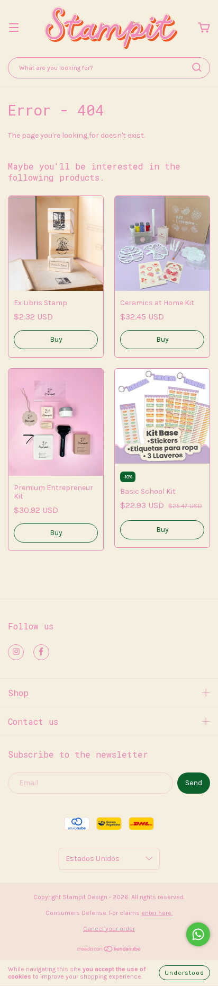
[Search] (197, 67)
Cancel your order (109, 928)
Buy (56, 339)
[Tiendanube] (109, 950)
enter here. (156, 913)
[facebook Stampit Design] (41, 652)
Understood (184, 972)
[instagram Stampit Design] (16, 652)
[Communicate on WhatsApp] (198, 934)
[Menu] (13, 28)
